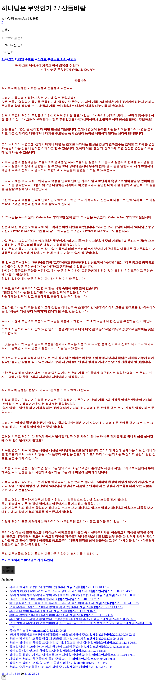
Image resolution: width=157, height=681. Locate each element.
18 (14, 673)
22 (29, 673)
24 (37, 673)
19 (18, 673)
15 (3, 673)
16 (6, 673)
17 (10, 673)
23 (33, 673)
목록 (8, 569)
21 (26, 673)
